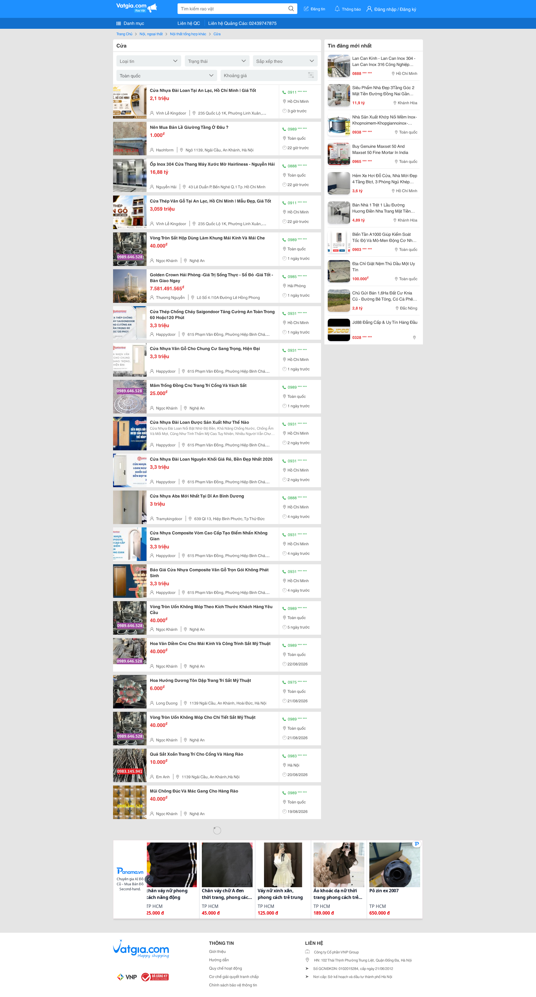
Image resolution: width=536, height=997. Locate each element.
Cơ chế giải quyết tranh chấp (234, 976)
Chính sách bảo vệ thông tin (233, 985)
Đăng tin (318, 8)
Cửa (217, 33)
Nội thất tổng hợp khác (188, 33)
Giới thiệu (217, 951)
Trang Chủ (124, 33)
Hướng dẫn (219, 959)
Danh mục (133, 23)
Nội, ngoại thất (151, 33)
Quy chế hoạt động (225, 968)
